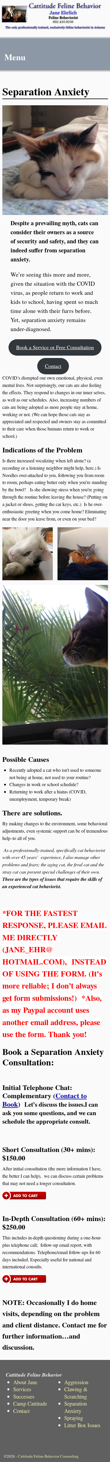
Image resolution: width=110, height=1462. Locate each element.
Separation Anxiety (75, 1407)
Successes (23, 1396)
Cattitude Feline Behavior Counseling (48, 1456)
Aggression (76, 1382)
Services (22, 1389)
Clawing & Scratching (76, 1392)
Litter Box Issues (82, 1425)
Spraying (73, 1417)
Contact (53, 365)
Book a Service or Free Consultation (55, 347)
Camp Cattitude (30, 1403)
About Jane (25, 1382)
